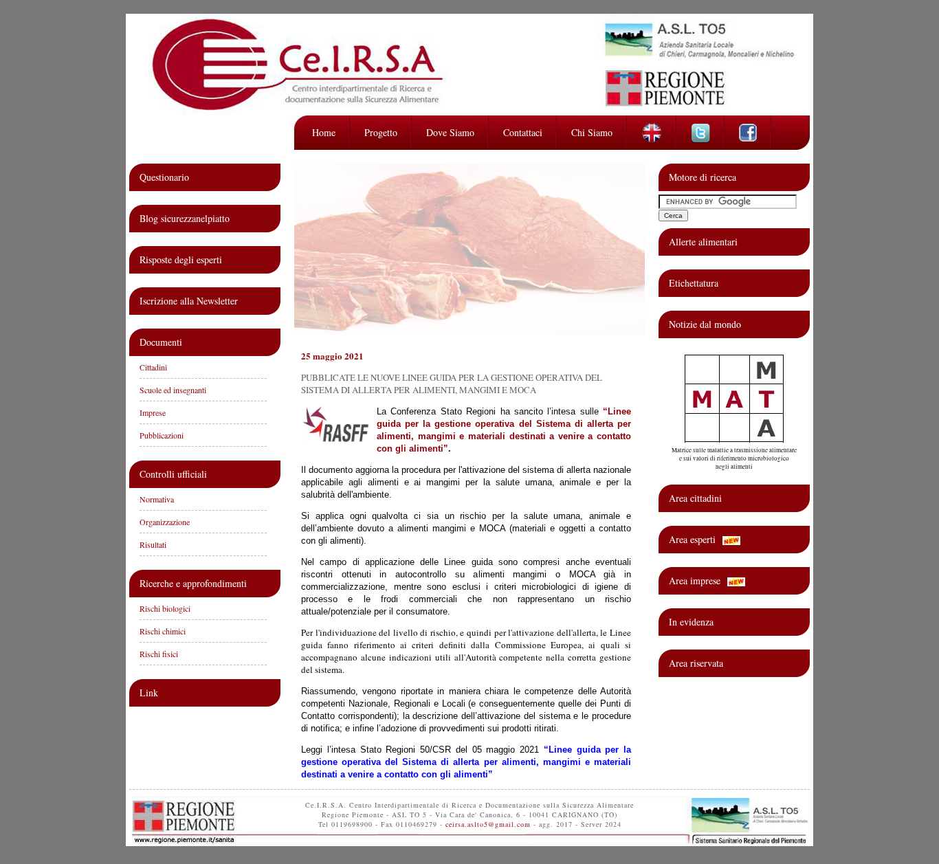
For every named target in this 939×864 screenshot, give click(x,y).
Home (323, 132)
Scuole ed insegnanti (173, 389)
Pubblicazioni (162, 435)
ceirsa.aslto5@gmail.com (488, 824)
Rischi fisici (159, 653)
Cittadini (153, 367)
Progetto (380, 132)
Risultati (153, 544)
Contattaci (522, 132)
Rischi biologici (165, 608)
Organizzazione (165, 521)
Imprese (153, 412)
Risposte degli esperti (181, 259)
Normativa (157, 499)
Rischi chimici (163, 630)
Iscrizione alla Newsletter (189, 300)
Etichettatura (693, 282)
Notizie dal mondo (705, 324)
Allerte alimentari (703, 241)
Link (149, 692)
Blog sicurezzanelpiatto (185, 218)
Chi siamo (591, 132)
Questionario (164, 177)
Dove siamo (450, 132)
